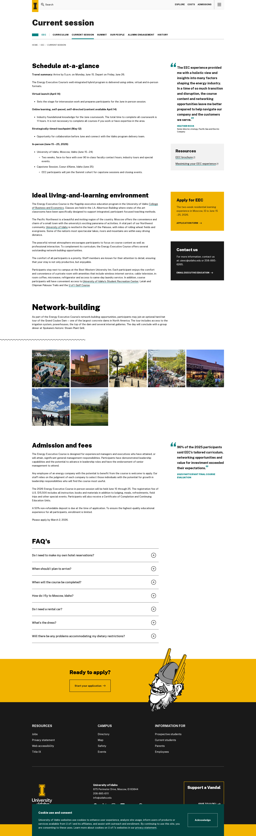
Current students (165, 740)
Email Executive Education (193, 272)
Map (100, 740)
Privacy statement (43, 740)
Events (102, 751)
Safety (102, 746)
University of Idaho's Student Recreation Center (110, 281)
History (163, 35)
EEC (44, 35)
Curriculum (61, 35)
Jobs (35, 734)
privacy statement (146, 827)
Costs (191, 4)
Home (35, 45)
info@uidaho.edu (102, 797)
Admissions (204, 4)
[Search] (42, 4)
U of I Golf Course (79, 285)
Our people (117, 35)
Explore (180, 4)
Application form (187, 223)
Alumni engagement (141, 35)
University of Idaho (57, 227)
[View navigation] (219, 4)
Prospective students (168, 734)
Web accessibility (43, 746)
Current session (83, 35)
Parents (160, 746)
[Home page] (35, 6)
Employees (162, 751)
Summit (102, 35)
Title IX (36, 751)
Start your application (88, 685)
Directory (103, 734)
